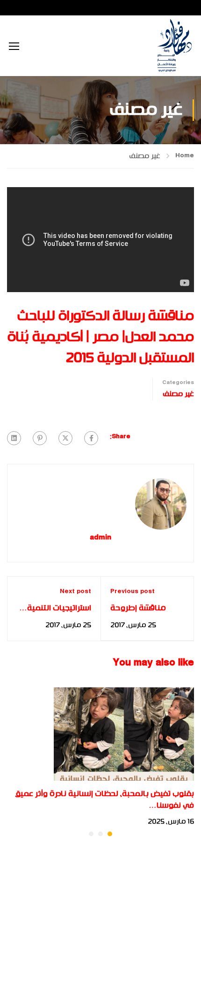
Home (184, 156)
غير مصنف (144, 156)
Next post (75, 591)
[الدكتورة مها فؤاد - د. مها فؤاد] (174, 46)
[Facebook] (91, 438)
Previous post (132, 591)
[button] (110, 834)
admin (100, 538)
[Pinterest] (40, 438)
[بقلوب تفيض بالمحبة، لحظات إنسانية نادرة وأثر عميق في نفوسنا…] (124, 733)
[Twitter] (65, 438)
